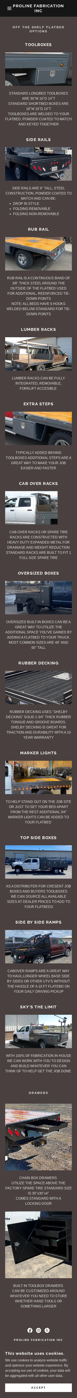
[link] (38, 8)
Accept (38, 1387)
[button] (6, 8)
